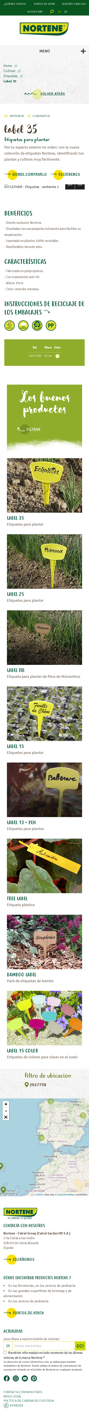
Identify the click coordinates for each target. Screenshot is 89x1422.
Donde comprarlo (30, 174)
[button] (70, 184)
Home (7, 66)
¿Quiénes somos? (15, 4)
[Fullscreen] (6, 1117)
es (59, 11)
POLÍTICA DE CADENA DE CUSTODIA (28, 1401)
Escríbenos (69, 174)
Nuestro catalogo (74, 4)
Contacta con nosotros (22, 1392)
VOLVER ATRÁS (52, 94)
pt (66, 11)
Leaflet (39, 1194)
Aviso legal (12, 1396)
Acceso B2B (34, 11)
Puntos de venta (44, 4)
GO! (80, 1346)
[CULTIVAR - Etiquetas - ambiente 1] (44, 186)
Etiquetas (10, 76)
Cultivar (9, 71)
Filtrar (33, 429)
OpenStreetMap (65, 1194)
